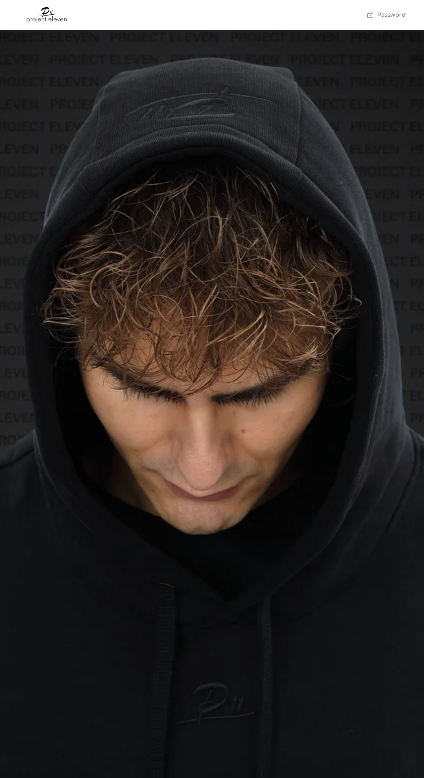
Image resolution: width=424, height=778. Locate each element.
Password (391, 14)
